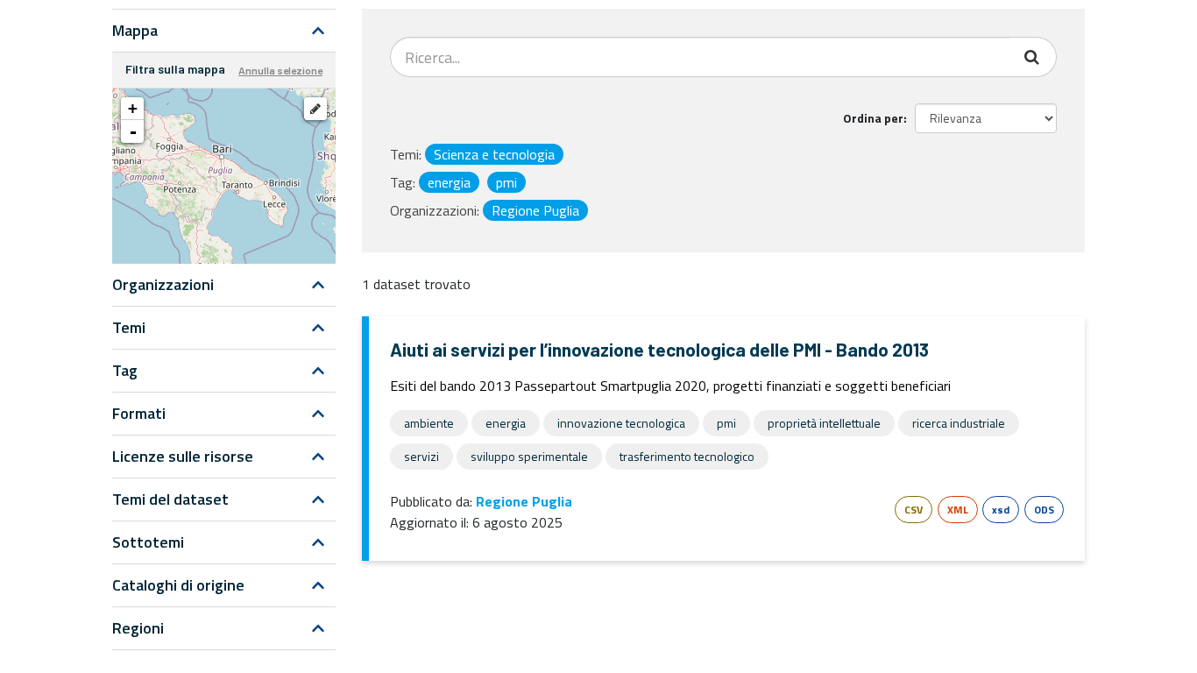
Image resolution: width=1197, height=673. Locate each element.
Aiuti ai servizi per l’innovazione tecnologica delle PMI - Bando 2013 (659, 349)
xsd (1000, 509)
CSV (913, 509)
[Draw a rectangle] (315, 108)
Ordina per (873, 118)
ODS (1044, 509)
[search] (1033, 57)
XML (957, 509)
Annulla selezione (280, 70)
